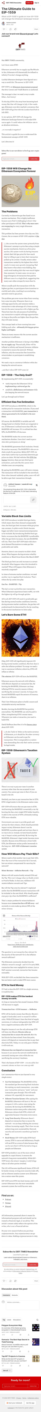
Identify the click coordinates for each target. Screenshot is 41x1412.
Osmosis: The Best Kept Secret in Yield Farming (15, 1341)
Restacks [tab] (15, 1295)
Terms (24, 1398)
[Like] (3, 1351)
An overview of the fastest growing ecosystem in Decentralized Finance (14, 1329)
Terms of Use (30, 1269)
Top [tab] (4, 1320)
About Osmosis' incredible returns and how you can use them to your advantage (15, 1345)
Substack (11, 1408)
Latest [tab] (9, 1320)
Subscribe (29, 3)
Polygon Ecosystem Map (12, 1325)
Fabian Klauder (11, 22)
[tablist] (10, 1295)
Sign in (37, 3)
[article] (20, 1330)
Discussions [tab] (17, 1320)
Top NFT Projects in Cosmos (13, 1356)
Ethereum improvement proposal (25, 87)
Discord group (26, 34)
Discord (8, 1206)
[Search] (37, 1320)
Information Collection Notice (22, 1271)
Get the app (30, 1403)
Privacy (18, 1398)
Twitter (8, 1203)
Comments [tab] (6, 1295)
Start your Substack (15, 1403)
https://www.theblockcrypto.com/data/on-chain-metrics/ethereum (21, 946)
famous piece (32, 724)
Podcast (8, 1199)
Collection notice (33, 1398)
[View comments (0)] (11, 29)
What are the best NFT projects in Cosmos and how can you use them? (14, 1360)
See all (5, 1370)
